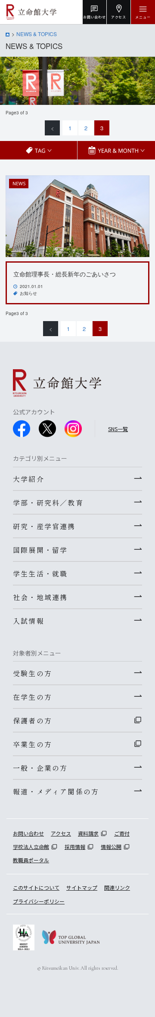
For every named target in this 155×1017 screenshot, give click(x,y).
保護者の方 (32, 720)
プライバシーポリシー (39, 901)
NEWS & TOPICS (36, 33)
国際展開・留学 (40, 550)
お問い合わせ (28, 833)
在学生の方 (32, 697)
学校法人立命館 (31, 846)
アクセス (61, 833)
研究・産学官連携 (44, 526)
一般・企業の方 (40, 768)
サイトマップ (81, 887)
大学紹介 (28, 479)
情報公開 (111, 846)
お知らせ (28, 293)
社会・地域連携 (40, 597)
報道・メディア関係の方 (56, 791)
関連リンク (117, 887)
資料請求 (88, 833)
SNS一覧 (118, 428)
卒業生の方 (32, 744)
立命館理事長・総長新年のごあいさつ (64, 274)
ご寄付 (122, 833)
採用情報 (75, 846)
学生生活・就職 (40, 573)
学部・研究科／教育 (48, 502)
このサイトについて (36, 887)
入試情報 (28, 621)
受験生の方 (32, 673)
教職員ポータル (31, 860)
